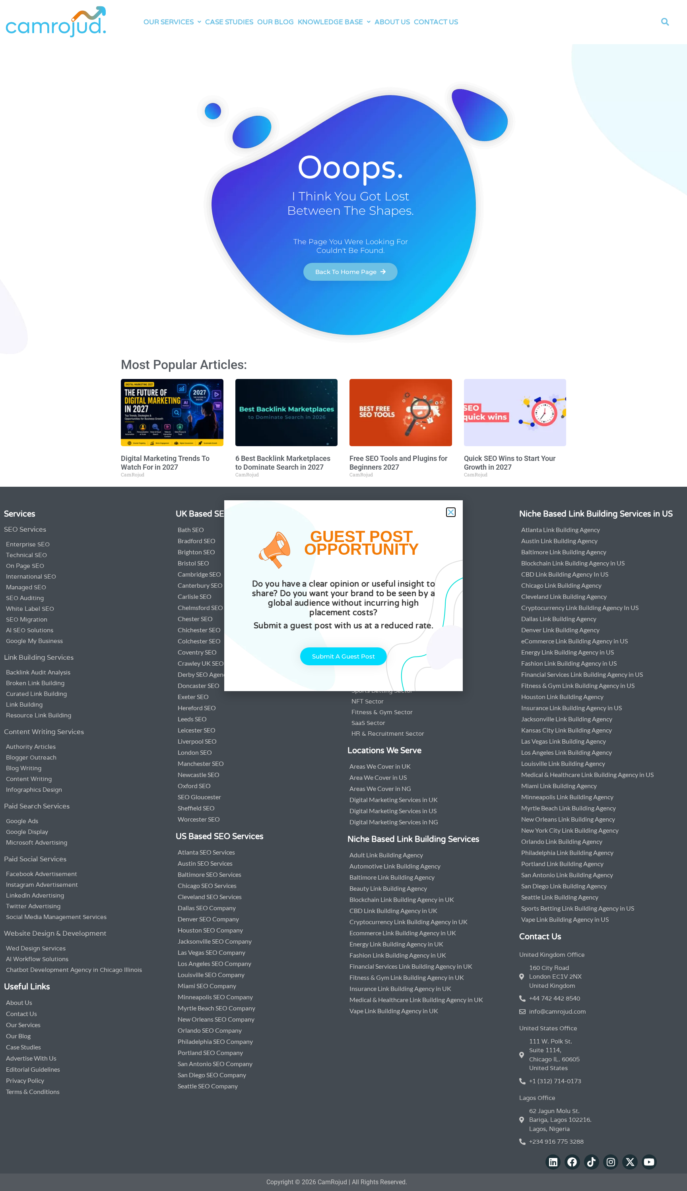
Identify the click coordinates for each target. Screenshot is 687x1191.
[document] (343, 595)
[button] (451, 512)
